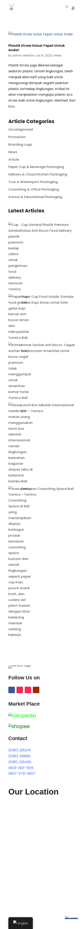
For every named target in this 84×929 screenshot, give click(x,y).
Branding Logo (20, 144)
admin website (23, 55)
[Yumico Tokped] (22, 715)
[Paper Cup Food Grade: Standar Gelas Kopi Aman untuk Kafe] (18, 317)
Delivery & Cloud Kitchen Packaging (37, 174)
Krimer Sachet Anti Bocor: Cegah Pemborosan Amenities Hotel (48, 348)
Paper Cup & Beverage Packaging (36, 167)
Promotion (17, 137)
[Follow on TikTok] (28, 690)
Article (13, 159)
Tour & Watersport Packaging (33, 182)
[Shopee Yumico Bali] (19, 726)
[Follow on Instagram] (20, 690)
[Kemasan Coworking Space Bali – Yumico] (19, 562)
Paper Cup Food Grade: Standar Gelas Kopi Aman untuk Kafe (47, 299)
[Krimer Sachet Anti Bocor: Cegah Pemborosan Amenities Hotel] (19, 371)
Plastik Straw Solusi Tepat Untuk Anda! (36, 47)
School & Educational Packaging (35, 197)
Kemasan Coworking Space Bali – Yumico (47, 491)
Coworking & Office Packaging (33, 189)
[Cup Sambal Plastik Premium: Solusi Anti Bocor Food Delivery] (17, 257)
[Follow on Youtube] (36, 690)
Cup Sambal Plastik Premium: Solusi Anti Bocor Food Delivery (46, 227)
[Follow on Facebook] (11, 690)
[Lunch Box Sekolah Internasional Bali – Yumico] (20, 443)
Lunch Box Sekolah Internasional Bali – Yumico (47, 408)
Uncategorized (20, 129)
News (58, 55)
